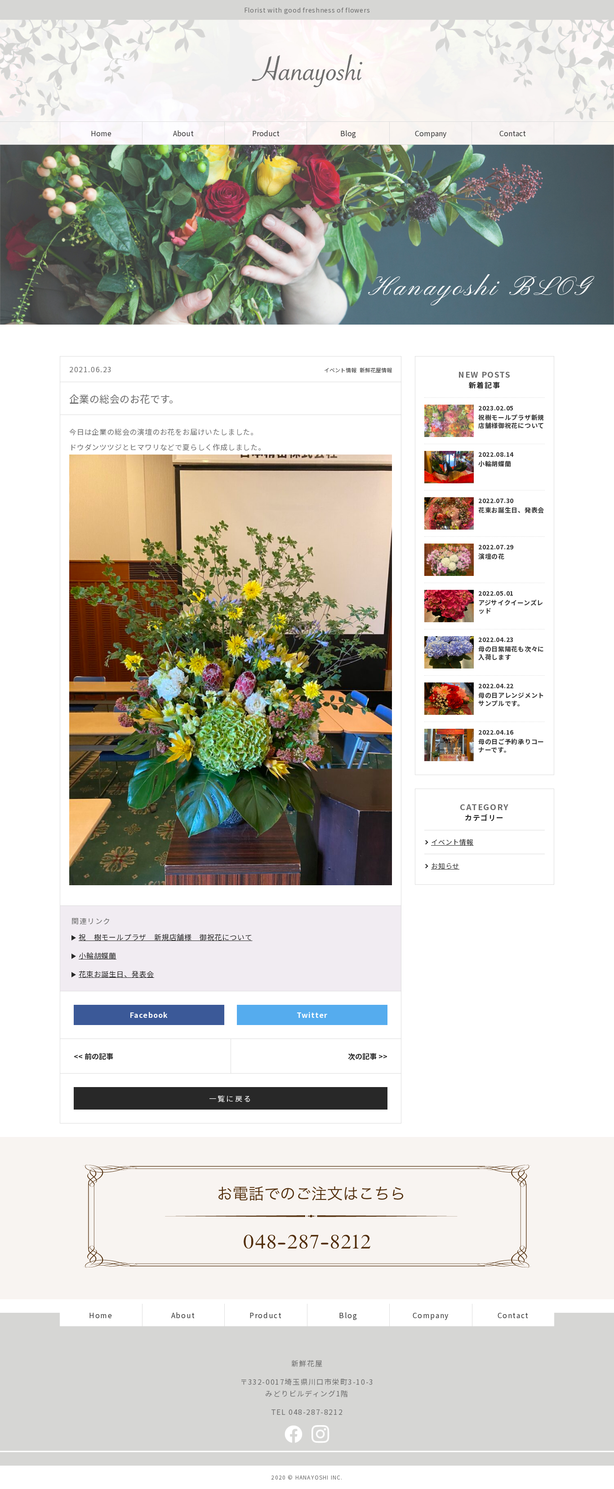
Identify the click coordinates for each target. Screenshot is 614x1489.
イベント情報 (340, 370)
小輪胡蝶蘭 (97, 955)
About (183, 133)
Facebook (149, 1014)
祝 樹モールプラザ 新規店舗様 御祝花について (165, 937)
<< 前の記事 (93, 1056)
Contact (512, 133)
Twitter (312, 1014)
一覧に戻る (230, 1098)
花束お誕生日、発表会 (116, 973)
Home (101, 133)
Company (430, 133)
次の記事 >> (367, 1056)
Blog (348, 133)
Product (266, 133)
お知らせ (445, 865)
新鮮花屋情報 (376, 370)
